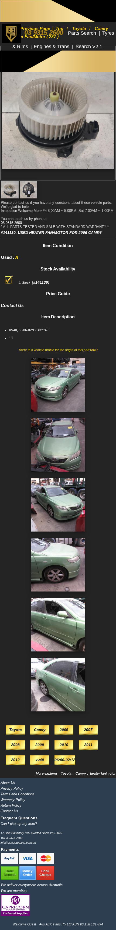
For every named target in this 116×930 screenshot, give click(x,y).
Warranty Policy (13, 800)
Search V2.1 (89, 46)
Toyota (66, 773)
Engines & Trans (52, 46)
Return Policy (11, 805)
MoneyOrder (27, 873)
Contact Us (9, 811)
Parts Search (82, 33)
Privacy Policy (12, 788)
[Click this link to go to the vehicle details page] (58, 413)
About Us (8, 783)
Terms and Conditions (18, 794)
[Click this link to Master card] (45, 863)
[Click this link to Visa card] (28, 863)
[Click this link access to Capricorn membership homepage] (15, 915)
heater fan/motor (103, 773)
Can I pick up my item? (19, 824)
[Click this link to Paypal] (10, 863)
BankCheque (45, 873)
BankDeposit (10, 873)
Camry (81, 773)
